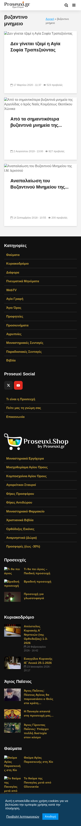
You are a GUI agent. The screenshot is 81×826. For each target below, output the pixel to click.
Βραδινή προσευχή (37, 581)
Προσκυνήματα (17, 325)
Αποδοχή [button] (50, 816)
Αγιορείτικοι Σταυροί (21, 485)
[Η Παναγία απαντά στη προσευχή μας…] (12, 713)
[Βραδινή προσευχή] (12, 583)
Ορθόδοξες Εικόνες (20, 529)
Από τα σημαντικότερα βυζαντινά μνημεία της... (36, 122)
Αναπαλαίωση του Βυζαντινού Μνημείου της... (39, 184)
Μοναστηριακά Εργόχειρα (25, 458)
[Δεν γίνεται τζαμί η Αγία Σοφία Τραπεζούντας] (38, 33)
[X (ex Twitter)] (8, 385)
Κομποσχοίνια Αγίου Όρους (26, 476)
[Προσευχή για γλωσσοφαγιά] (12, 596)
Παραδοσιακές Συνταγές (24, 351)
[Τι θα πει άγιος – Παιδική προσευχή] (12, 571)
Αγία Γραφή (14, 298)
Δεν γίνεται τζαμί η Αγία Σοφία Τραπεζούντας (35, 46)
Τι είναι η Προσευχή (20, 399)
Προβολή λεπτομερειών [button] (22, 816)
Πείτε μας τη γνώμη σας (23, 408)
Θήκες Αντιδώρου (19, 502)
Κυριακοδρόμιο (17, 263)
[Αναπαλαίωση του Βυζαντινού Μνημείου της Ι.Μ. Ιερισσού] (40, 168)
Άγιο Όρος (13, 307)
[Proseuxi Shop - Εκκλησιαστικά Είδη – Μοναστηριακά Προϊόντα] (36, 441)
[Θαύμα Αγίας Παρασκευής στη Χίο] (12, 763)
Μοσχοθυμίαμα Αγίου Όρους (27, 467)
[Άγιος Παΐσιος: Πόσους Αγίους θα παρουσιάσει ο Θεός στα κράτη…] (12, 694)
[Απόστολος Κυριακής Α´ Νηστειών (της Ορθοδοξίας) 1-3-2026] (12, 630)
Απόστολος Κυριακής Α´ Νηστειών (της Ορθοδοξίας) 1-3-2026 (36, 635)
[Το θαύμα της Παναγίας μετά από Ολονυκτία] (12, 786)
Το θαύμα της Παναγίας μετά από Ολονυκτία (37, 782)
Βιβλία (11, 360)
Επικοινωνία (15, 416)
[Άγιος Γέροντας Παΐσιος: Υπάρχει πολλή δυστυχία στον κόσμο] (12, 727)
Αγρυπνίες (14, 334)
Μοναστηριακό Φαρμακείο (25, 511)
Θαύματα (13, 255)
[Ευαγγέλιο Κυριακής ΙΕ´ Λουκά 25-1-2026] (12, 662)
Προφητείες (14, 316)
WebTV (11, 290)
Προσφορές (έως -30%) (23, 546)
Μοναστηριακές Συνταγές (24, 342)
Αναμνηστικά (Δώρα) (21, 537)
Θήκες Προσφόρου (20, 493)
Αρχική (50, 19)
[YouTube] (18, 385)
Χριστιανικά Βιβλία (19, 520)
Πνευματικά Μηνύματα (22, 281)
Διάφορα (12, 272)
